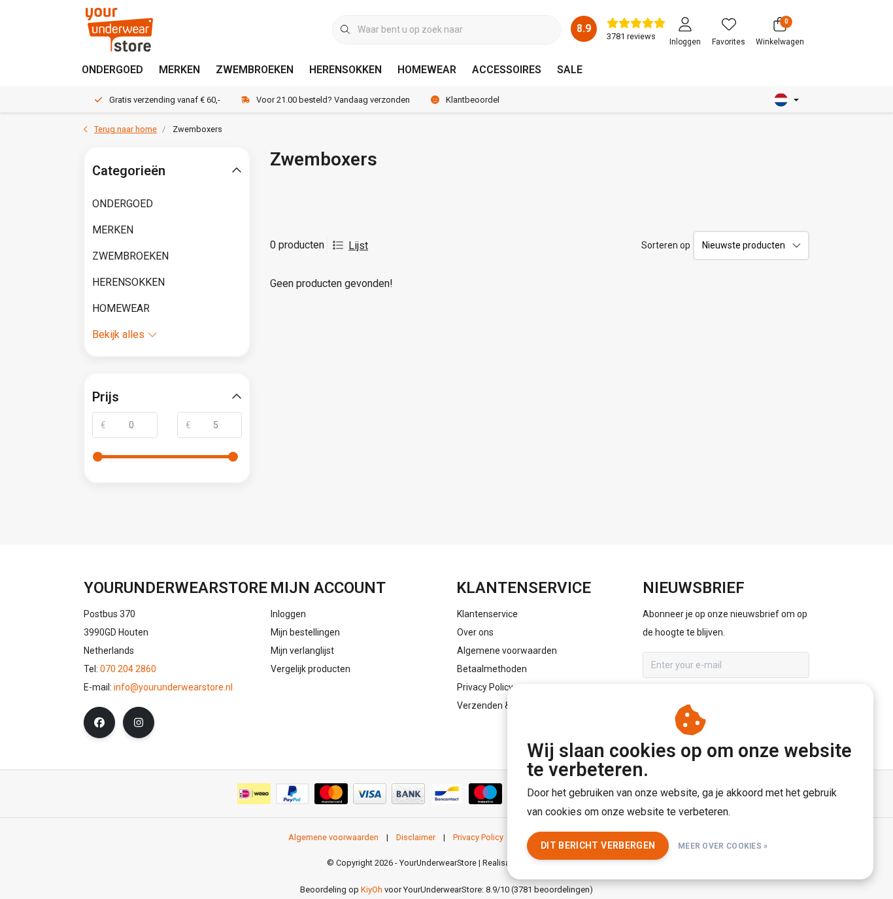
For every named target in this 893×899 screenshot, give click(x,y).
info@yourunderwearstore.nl (173, 687)
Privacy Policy (478, 837)
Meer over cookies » (723, 846)
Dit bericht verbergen (598, 845)
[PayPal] (292, 793)
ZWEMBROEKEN (255, 69)
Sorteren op (665, 245)
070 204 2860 (128, 669)
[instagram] (138, 722)
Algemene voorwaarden (333, 837)
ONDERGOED (112, 69)
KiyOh (371, 889)
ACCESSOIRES (506, 69)
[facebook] (99, 722)
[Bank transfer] (408, 793)
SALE (569, 69)
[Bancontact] (446, 793)
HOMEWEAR (426, 69)
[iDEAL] (254, 793)
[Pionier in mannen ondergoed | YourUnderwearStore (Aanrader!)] (119, 29)
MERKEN (179, 69)
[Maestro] (485, 793)
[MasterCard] (331, 793)
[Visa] (369, 793)
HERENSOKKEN (345, 69)
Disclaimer (415, 837)
